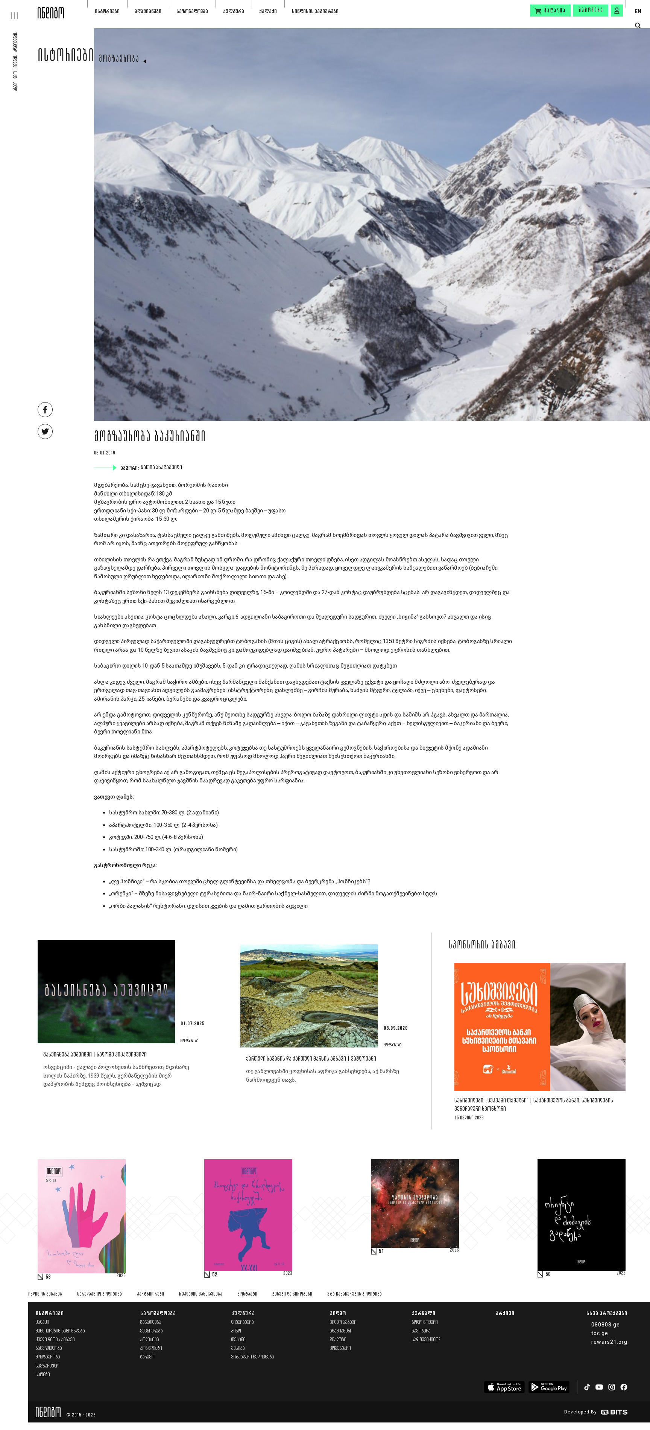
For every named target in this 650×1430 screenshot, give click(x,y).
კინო (236, 1331)
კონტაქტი (247, 1294)
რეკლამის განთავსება (200, 1294)
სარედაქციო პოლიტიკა (99, 1294)
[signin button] (617, 11)
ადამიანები (148, 11)
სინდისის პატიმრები (315, 11)
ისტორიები (107, 11)
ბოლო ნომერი (425, 1322)
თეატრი (238, 1340)
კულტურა (233, 11)
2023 (121, 1276)
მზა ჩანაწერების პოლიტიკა (354, 1294)
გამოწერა (591, 11)
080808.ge (605, 1325)
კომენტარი (340, 1348)
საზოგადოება (192, 11)
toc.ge (599, 1333)
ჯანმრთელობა (49, 1348)
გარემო (147, 1357)
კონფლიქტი (151, 1348)
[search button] (638, 26)
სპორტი (43, 1375)
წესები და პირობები (292, 1294)
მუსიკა (238, 1348)
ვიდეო (338, 1313)
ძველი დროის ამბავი (55, 1340)
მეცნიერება (151, 1331)
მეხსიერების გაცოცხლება (60, 1331)
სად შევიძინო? (426, 1340)
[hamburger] (19, 9)
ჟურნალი (424, 1313)
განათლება (150, 1322)
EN (638, 11)
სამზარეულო (47, 1366)
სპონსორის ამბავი (482, 945)
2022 (621, 1273)
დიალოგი (338, 1340)
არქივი (505, 1313)
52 (214, 1275)
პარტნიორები (150, 1294)
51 (381, 1252)
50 (548, 1274)
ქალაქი (268, 11)
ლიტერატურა (242, 1322)
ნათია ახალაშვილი (162, 468)
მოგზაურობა (119, 59)
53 (48, 1277)
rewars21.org (609, 1342)
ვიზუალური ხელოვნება (252, 1357)
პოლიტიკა (149, 1340)
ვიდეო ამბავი (343, 1322)
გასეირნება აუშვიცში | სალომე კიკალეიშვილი (95, 1055)
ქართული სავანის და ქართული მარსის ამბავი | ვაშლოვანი (311, 1059)
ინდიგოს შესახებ (45, 1294)
